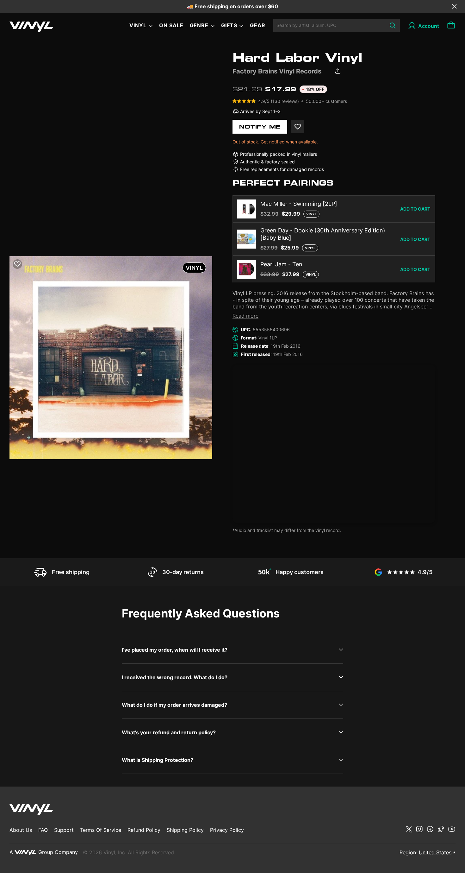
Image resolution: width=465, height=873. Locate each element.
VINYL (137, 25)
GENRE (199, 25)
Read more (245, 316)
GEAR (257, 25)
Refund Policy (143, 830)
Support (64, 830)
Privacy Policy (227, 830)
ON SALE (171, 25)
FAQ (43, 830)
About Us (20, 830)
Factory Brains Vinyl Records (276, 71)
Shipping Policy (185, 830)
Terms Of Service (100, 830)
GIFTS (229, 25)
